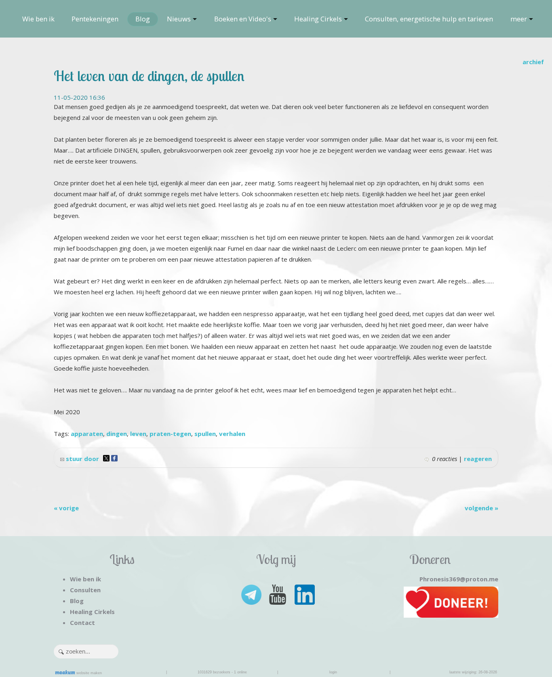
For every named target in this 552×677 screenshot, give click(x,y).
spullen (205, 434)
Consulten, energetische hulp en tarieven (429, 18)
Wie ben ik (38, 18)
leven (138, 434)
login (333, 672)
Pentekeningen (95, 18)
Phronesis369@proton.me (458, 579)
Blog (142, 18)
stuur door (81, 459)
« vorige (66, 508)
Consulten (85, 590)
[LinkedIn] (304, 594)
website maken (88, 673)
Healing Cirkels (318, 18)
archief (533, 62)
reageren (478, 459)
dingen (116, 434)
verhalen (232, 434)
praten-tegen (170, 434)
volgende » (481, 508)
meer (518, 18)
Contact (82, 622)
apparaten (87, 434)
